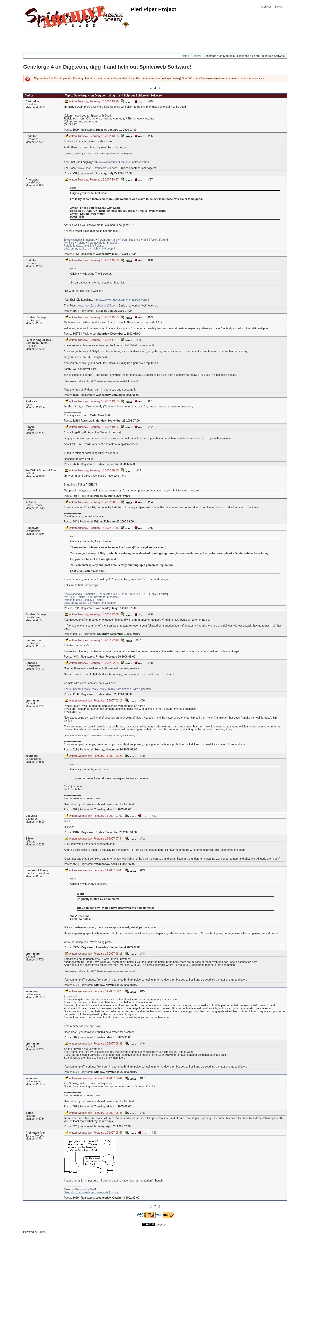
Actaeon (31, 502)
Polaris (81, 242)
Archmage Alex (35, 1132)
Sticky (30, 838)
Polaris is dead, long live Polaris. (84, 245)
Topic (153, 239)
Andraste (31, 401)
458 (75, 495)
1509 (76, 129)
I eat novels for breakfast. (103, 242)
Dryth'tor (31, 136)
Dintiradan (32, 101)
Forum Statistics (130, 239)
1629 (76, 1197)
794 (75, 173)
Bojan (29, 1112)
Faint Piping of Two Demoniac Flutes (38, 342)
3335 (76, 947)
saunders (32, 755)
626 (75, 1126)
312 (75, 749)
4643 (76, 656)
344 (75, 521)
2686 (76, 464)
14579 (76, 333)
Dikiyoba (31, 815)
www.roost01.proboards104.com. (98, 168)
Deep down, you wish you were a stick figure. (91, 1192)
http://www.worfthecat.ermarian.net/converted (121, 162)
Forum (163, 239)
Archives (266, 6)
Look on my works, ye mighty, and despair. (90, 248)
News (278, 6)
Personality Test (85, 1189)
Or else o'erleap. (36, 317)
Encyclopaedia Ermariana (79, 239)
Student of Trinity (37, 870)
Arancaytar (32, 179)
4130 (76, 694)
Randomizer (33, 640)
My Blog (69, 242)
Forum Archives (107, 239)
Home (185, 55)
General (196, 55)
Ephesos (31, 663)
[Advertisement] (100, 39)
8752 (76, 253)
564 (75, 864)
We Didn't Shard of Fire (41, 470)
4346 (76, 832)
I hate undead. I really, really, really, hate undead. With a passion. (108, 689)
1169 (75, 420)
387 (75, 809)
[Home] (78, 17)
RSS (145, 239)
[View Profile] (126, 101)
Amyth (30, 427)
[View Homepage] (138, 101)
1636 (76, 394)
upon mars (33, 700)
